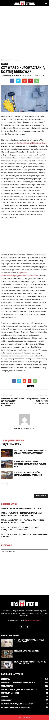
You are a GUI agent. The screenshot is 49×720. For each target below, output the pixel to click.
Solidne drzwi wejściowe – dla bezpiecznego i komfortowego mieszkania (12, 402)
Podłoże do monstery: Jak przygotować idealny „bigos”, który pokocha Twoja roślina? (23, 521)
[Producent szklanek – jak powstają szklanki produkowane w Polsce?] (7, 453)
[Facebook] (21, 627)
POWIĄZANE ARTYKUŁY (13, 440)
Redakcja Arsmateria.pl (13, 75)
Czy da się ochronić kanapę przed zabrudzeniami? (29, 641)
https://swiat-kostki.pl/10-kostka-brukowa (31, 143)
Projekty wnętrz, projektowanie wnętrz (19, 690)
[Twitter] (27, 627)
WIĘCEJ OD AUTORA (12, 444)
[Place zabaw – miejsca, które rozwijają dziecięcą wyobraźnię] (7, 475)
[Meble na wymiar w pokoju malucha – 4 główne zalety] (7, 665)
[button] (46, 3)
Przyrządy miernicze (10, 693)
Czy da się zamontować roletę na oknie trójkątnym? (21, 508)
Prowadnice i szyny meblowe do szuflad (18, 682)
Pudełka (4, 697)
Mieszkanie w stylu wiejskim (26, 651)
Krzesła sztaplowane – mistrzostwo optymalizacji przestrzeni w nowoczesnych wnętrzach (21, 514)
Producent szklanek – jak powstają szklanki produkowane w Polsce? (24, 535)
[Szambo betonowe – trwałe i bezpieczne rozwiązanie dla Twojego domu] (7, 464)
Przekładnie (6, 700)
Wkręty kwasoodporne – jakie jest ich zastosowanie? (37, 400)
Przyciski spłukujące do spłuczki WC (17, 704)
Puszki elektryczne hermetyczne (15, 707)
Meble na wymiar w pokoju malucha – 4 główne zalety (30, 663)
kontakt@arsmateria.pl (32, 620)
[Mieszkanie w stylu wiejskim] (7, 654)
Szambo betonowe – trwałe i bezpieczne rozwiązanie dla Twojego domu (30, 464)
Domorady (4, 63)
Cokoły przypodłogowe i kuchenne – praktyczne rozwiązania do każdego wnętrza (20, 528)
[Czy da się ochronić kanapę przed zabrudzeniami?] (7, 643)
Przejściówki (7, 686)
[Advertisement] (24, 31)
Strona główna (5, 60)
